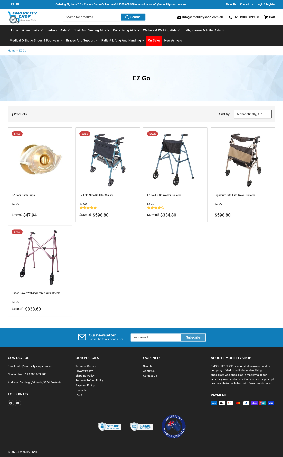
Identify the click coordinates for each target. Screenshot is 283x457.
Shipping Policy (84, 375)
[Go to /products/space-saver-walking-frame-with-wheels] (40, 257)
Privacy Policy (84, 371)
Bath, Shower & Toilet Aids (202, 30)
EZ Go (22, 50)
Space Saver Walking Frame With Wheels (36, 293)
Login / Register (266, 4)
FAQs (78, 394)
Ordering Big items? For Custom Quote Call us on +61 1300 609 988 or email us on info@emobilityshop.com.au (121, 4)
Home (14, 30)
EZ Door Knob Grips (23, 195)
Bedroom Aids (57, 30)
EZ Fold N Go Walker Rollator (164, 195)
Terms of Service (85, 366)
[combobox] (104, 17)
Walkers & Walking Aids (160, 30)
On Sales (154, 40)
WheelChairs (30, 30)
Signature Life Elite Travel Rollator (235, 195)
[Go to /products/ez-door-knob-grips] (40, 159)
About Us (231, 4)
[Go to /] (22, 17)
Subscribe (193, 337)
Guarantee (81, 390)
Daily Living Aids (124, 30)
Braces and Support (80, 40)
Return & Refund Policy (89, 380)
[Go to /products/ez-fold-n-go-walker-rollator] (175, 159)
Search (135, 17)
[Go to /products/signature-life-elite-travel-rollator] (243, 159)
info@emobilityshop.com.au (34, 366)
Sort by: (224, 114)
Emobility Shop (27, 452)
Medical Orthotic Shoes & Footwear (34, 40)
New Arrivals (173, 40)
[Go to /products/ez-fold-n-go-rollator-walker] (107, 159)
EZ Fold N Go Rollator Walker (96, 195)
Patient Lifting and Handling (121, 40)
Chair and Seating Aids (90, 30)
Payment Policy (85, 385)
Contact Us (246, 4)
